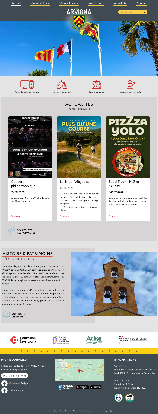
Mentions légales (52, 411)
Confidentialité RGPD (68, 411)
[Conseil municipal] (62, 84)
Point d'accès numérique (27, 91)
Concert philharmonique (23, 183)
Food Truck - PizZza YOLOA (124, 183)
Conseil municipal (62, 91)
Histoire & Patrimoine (27, 253)
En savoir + (16, 216)
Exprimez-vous (96, 91)
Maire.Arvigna (16, 390)
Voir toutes (26, 231)
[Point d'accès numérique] (27, 84)
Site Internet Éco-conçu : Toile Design (93, 411)
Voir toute (18, 315)
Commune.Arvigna (18, 383)
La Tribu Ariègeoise (75, 181)
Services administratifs (131, 91)
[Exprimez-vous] (96, 84)
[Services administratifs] (131, 84)
